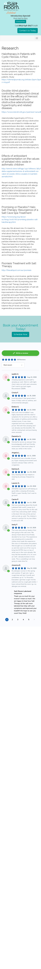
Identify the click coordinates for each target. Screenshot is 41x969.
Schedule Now (20, 21)
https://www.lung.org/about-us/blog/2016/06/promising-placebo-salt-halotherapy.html (20, 219)
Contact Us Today (27, 30)
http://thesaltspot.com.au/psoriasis (16, 270)
